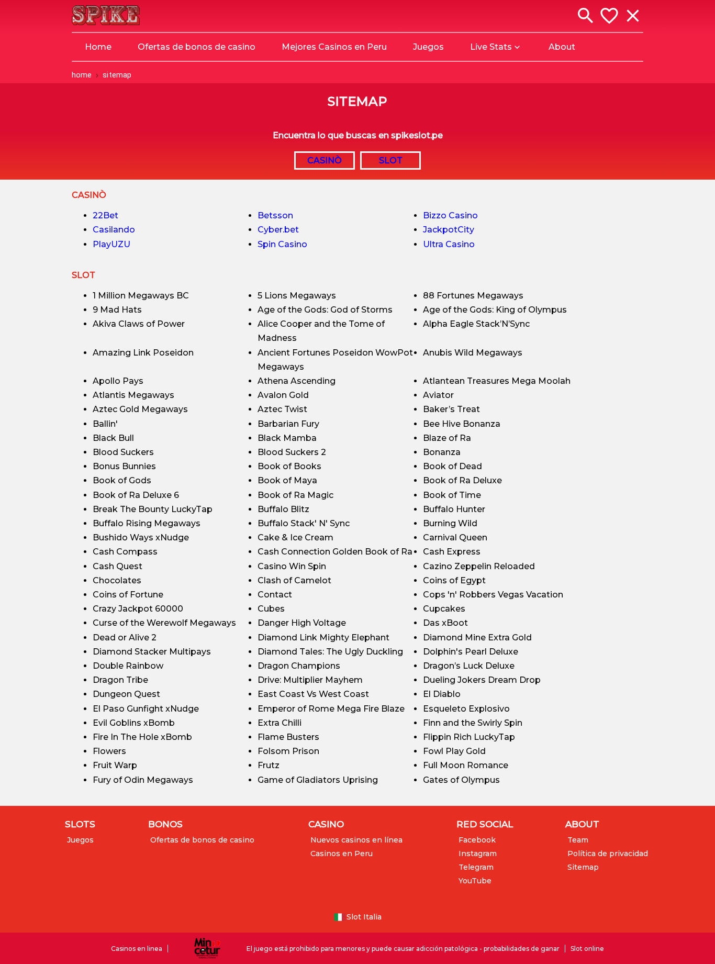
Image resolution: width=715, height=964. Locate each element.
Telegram (476, 867)
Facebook (477, 840)
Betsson (275, 215)
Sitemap (583, 867)
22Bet (105, 215)
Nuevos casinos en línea (356, 840)
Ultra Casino (449, 244)
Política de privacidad (607, 853)
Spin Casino (282, 244)
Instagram (478, 853)
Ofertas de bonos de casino (202, 840)
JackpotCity (448, 230)
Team (577, 840)
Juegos (80, 840)
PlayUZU (111, 244)
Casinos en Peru (341, 853)
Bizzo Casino (450, 215)
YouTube (475, 880)
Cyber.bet (278, 230)
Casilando (114, 230)
